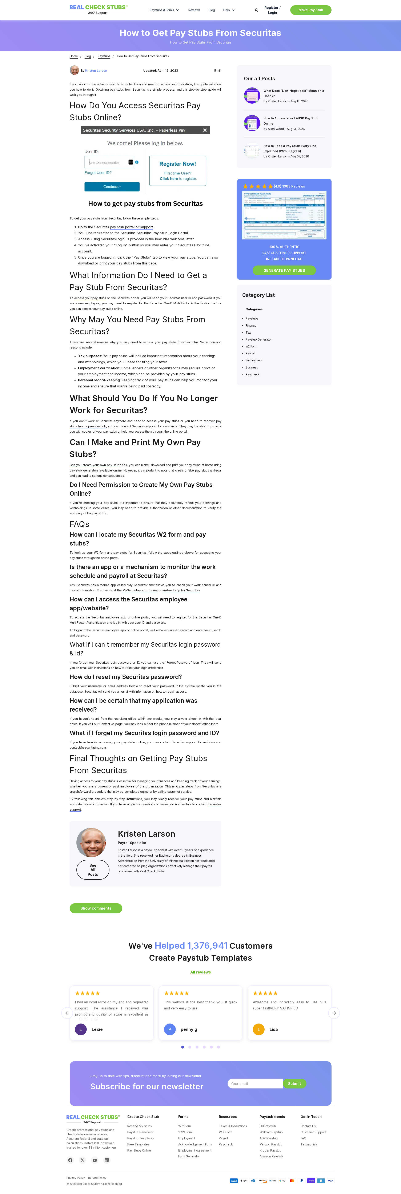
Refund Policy (97, 1177)
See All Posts (93, 870)
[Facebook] (70, 1160)
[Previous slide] (67, 1013)
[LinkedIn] (107, 1160)
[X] (82, 1160)
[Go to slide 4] (204, 1047)
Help (226, 10)
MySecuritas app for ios (140, 590)
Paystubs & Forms (162, 10)
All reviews (200, 972)
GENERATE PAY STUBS (284, 270)
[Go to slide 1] (182, 1047)
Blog (212, 10)
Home (74, 56)
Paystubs (104, 56)
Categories (254, 309)
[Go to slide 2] (189, 1047)
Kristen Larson (96, 70)
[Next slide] (334, 1013)
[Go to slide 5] (211, 1047)
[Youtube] (95, 1160)
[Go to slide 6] (218, 1047)
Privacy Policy (76, 1177)
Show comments (96, 908)
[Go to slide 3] (197, 1047)
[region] (201, 1018)
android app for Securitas (181, 590)
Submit (294, 1083)
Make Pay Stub (311, 10)
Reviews (194, 10)
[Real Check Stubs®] (99, 14)
